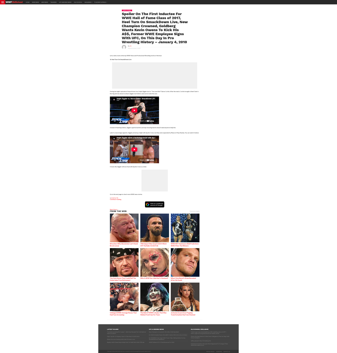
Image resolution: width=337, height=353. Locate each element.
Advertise (219, 351)
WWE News (35, 2)
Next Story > (114, 209)
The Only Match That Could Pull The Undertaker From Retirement (123, 279)
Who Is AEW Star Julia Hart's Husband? (154, 278)
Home (27, 2)
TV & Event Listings (100, 2)
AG (130, 46)
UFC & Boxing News (65, 2)
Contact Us (227, 351)
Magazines (88, 2)
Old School (78, 2)
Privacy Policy (210, 351)
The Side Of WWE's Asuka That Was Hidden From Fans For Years (153, 314)
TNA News (53, 2)
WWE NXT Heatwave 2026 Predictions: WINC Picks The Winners (185, 245)
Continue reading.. (116, 199)
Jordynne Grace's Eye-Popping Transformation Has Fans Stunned (183, 314)
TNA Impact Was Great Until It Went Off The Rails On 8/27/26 (153, 245)
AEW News (44, 2)
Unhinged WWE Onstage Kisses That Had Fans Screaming (123, 314)
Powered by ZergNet (194, 211)
